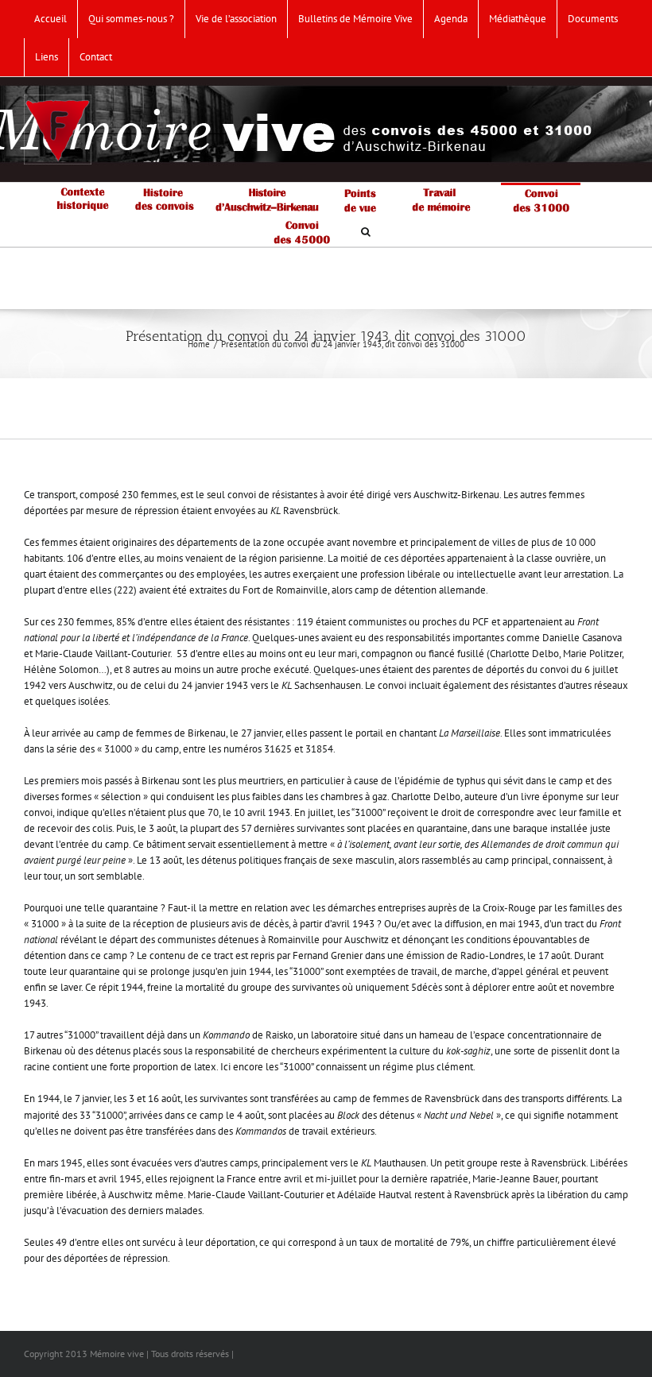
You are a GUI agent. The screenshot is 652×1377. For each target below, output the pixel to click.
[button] (366, 230)
